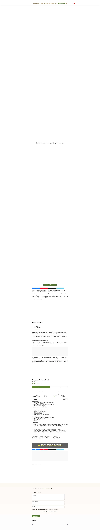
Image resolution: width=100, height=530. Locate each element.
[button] (66, 3)
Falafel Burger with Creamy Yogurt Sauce (45, 522)
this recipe (52, 364)
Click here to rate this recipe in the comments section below (51, 445)
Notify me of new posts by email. (48, 513)
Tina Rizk (39, 464)
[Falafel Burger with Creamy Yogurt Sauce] (45, 525)
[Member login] (71, 3)
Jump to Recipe (50, 284)
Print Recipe (42, 387)
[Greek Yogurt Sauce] (64, 525)
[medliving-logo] (28, 0)
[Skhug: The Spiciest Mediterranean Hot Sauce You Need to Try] (35, 525)
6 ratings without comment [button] (46, 488)
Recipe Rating (34, 492)
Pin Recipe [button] (59, 387)
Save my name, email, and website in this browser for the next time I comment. (46, 509)
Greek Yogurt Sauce (64, 523)
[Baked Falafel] (55, 525)
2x (65, 399)
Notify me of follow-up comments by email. (49, 511)
